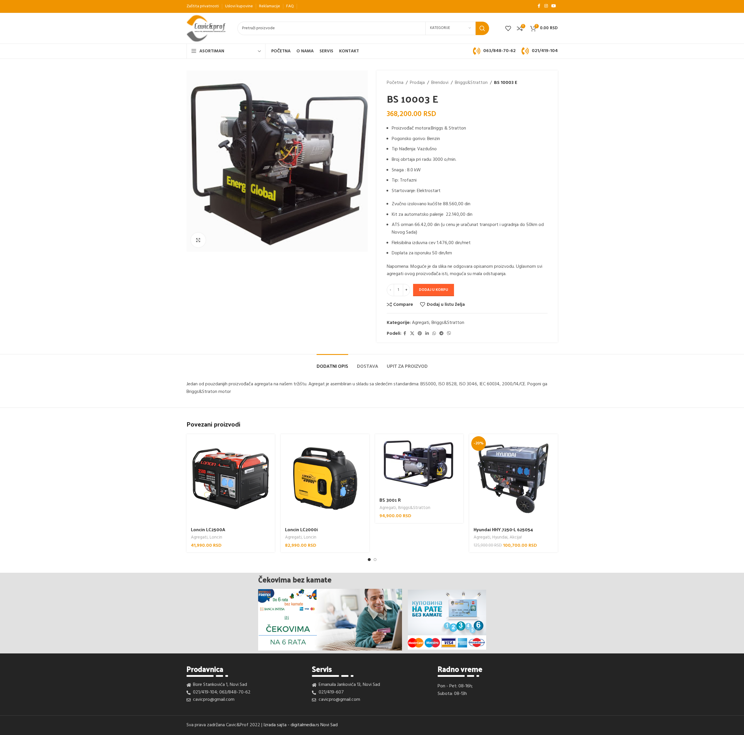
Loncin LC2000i (301, 529)
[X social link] (412, 333)
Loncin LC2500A (208, 529)
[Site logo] (206, 28)
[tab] (332, 363)
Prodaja (417, 83)
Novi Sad (329, 725)
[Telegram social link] (441, 333)
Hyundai (499, 537)
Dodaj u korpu (433, 290)
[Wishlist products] (508, 28)
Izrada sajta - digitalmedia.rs (291, 725)
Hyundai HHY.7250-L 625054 (503, 529)
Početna (395, 83)
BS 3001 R (390, 500)
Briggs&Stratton (471, 83)
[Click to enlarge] (198, 240)
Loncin (216, 537)
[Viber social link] (449, 333)
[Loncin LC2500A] (231, 478)
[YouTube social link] (554, 6)
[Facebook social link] (539, 6)
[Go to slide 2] (375, 559)
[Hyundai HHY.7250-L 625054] (513, 478)
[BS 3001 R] (419, 463)
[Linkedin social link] (427, 333)
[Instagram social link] (546, 6)
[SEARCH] (482, 28)
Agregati (420, 323)
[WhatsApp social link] (434, 333)
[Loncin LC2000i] (325, 478)
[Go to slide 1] (369, 559)
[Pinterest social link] (420, 333)
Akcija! (516, 537)
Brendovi (439, 83)
